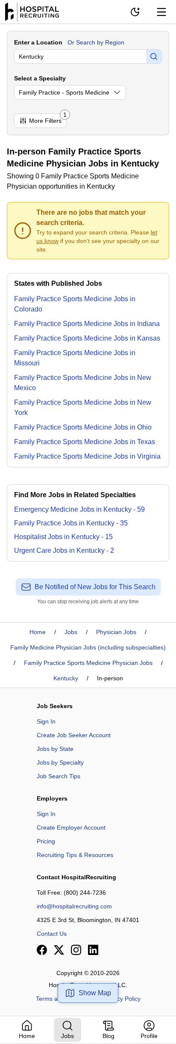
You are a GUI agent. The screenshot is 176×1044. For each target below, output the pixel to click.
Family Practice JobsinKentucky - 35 (71, 523)
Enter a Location (38, 42)
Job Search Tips (58, 776)
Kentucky (65, 678)
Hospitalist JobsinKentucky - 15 (63, 536)
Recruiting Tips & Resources (75, 854)
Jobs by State (55, 748)
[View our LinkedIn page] (93, 950)
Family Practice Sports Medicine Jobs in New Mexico (82, 383)
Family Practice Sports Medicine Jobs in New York (82, 407)
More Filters (47, 118)
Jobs (71, 632)
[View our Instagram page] (76, 950)
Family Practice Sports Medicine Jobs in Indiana (87, 323)
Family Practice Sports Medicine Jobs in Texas (84, 441)
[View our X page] (59, 950)
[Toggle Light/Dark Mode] (135, 12)
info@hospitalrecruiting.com (74, 906)
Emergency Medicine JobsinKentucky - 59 (79, 509)
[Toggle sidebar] (161, 12)
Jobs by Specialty (60, 762)
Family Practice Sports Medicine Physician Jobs (88, 662)
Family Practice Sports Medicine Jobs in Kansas (87, 338)
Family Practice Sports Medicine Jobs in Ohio (83, 427)
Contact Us (52, 933)
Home (37, 632)
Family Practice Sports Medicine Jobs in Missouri (74, 358)
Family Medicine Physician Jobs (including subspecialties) (88, 647)
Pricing (46, 841)
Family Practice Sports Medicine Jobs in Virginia (87, 456)
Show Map (95, 993)
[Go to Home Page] (32, 12)
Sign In (46, 721)
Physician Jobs (116, 632)
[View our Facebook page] (42, 950)
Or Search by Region (95, 42)
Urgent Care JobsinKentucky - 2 (64, 550)
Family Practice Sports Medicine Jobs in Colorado (74, 304)
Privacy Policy (122, 998)
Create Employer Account (71, 827)
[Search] (153, 56)
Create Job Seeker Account (74, 735)
